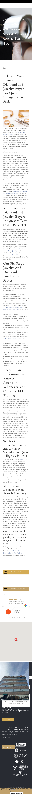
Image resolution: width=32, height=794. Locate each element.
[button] (16, 639)
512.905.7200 (6, 737)
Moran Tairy (24, 459)
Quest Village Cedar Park (20, 255)
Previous (3, 607)
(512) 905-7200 (14, 790)
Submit (8, 720)
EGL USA (22, 750)
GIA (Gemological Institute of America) (13, 307)
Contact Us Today (18, 572)
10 (24, 617)
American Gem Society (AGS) (11, 310)
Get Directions (8, 747)
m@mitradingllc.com (9, 734)
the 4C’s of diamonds (11, 339)
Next (29, 607)
